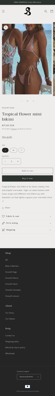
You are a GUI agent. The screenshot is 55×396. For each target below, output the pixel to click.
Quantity (5, 156)
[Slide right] (33, 101)
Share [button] (7, 208)
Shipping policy (12, 342)
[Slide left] (22, 101)
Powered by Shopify (33, 391)
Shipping (14, 129)
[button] (3, 11)
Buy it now (27, 178)
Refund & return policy (15, 348)
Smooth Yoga (11, 272)
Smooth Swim (11, 284)
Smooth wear (24, 391)
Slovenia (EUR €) (26, 377)
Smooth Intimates (13, 290)
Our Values (10, 319)
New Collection (12, 266)
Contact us (10, 336)
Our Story (9, 313)
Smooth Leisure (12, 296)
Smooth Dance (11, 278)
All (6, 260)
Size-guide (7, 137)
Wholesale (10, 354)
